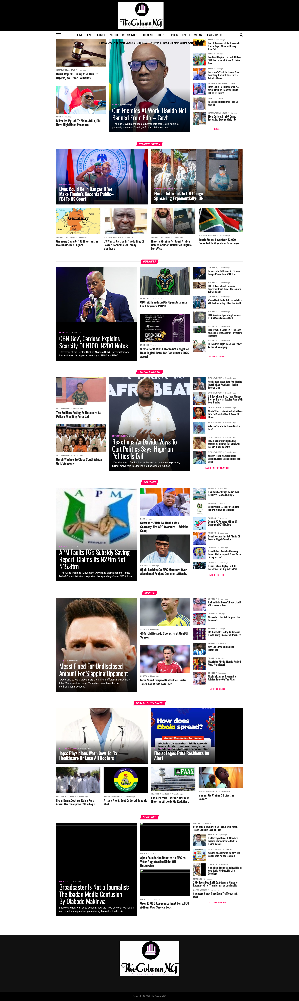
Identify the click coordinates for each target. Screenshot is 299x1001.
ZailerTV (198, 34)
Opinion (174, 34)
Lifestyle (161, 34)
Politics (113, 34)
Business (101, 34)
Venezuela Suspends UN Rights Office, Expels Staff (175, 43)
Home (79, 34)
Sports (186, 34)
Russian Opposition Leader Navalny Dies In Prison (123, 43)
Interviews (147, 34)
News (89, 34)
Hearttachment (214, 34)
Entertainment (129, 34)
